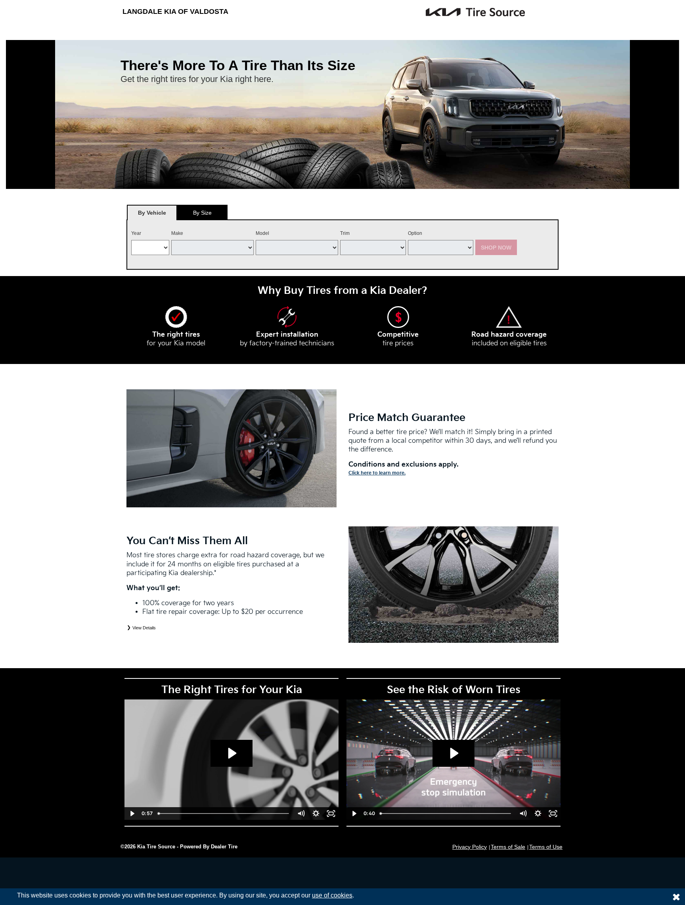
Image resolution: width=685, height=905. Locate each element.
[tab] (152, 212)
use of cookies (332, 895)
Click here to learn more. (377, 473)
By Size (202, 213)
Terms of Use (546, 847)
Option (415, 233)
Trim (345, 233)
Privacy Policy (469, 847)
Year (136, 233)
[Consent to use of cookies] (676, 897)
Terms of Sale (508, 847)
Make (177, 233)
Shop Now (496, 247)
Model (262, 233)
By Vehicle (152, 213)
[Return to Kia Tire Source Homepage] (418, 12)
